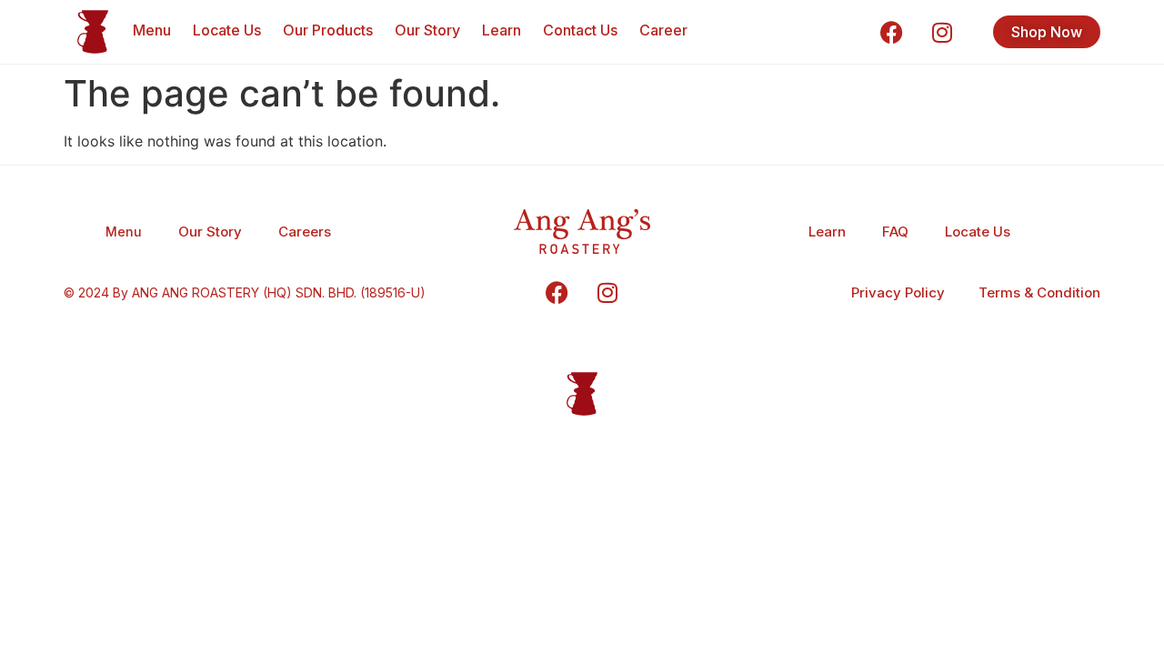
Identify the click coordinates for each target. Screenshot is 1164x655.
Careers (304, 231)
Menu (152, 30)
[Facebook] (892, 32)
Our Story (427, 30)
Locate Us (227, 30)
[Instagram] (942, 32)
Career (663, 30)
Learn (501, 30)
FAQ (895, 231)
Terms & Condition (1039, 292)
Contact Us (580, 30)
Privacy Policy (898, 292)
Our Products (328, 30)
